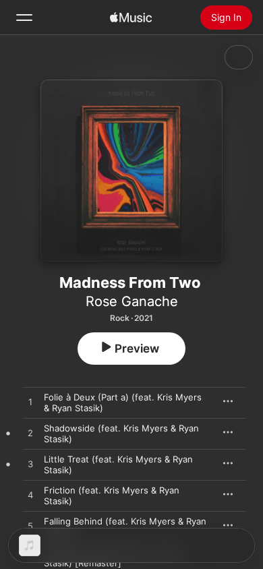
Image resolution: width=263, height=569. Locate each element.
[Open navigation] (24, 17)
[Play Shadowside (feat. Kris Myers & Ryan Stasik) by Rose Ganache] (30, 433)
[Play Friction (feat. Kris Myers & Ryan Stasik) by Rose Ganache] (30, 495)
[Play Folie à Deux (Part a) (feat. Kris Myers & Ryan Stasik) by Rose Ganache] (30, 402)
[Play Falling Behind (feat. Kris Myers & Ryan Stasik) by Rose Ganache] (30, 526)
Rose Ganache (132, 301)
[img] (131, 17)
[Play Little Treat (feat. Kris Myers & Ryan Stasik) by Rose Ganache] (30, 464)
